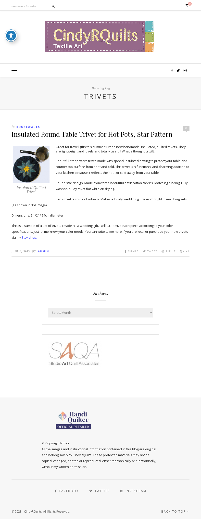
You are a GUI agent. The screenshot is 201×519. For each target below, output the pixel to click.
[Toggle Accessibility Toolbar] (11, 35)
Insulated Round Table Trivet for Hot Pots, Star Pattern (92, 134)
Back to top (174, 511)
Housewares (28, 127)
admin (43, 251)
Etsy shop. (29, 237)
